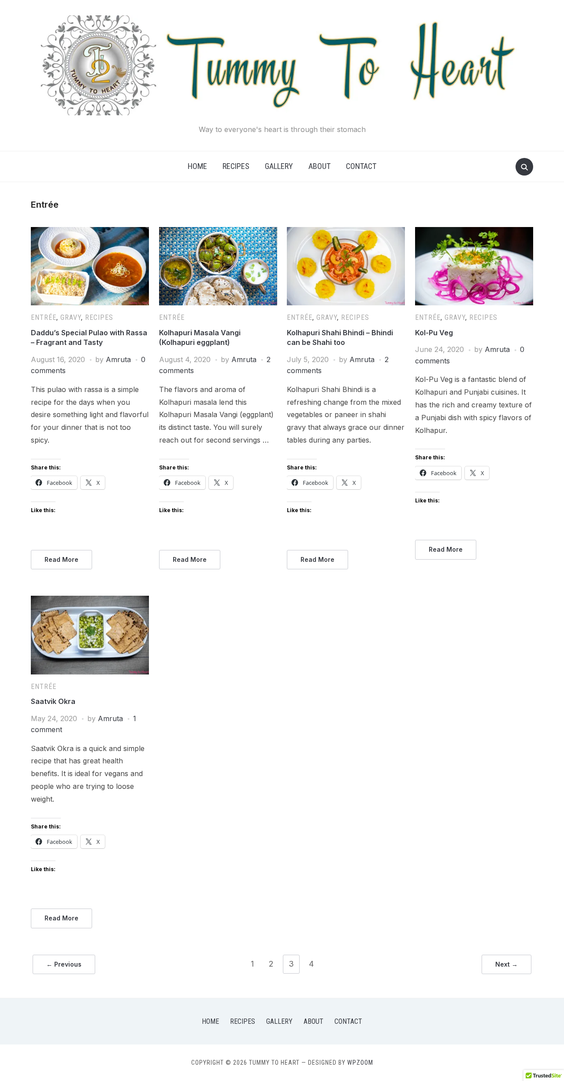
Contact (361, 166)
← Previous (64, 964)
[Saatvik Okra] (90, 601)
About (319, 166)
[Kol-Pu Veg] (474, 232)
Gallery (279, 166)
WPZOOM (360, 1062)
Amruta (118, 359)
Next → (506, 964)
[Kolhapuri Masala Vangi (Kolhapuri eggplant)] (218, 232)
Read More (61, 559)
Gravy (70, 317)
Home (197, 166)
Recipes (236, 166)
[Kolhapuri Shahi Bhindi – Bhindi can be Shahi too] (346, 232)
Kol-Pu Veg (434, 332)
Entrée (43, 317)
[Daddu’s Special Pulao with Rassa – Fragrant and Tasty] (90, 232)
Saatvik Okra (53, 701)
